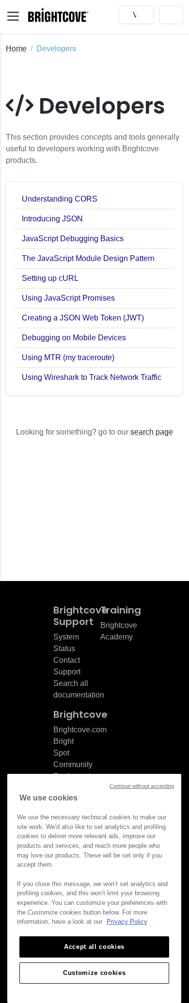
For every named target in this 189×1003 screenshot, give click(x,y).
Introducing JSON (52, 219)
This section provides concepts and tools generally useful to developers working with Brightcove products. (92, 148)
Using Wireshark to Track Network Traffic (91, 377)
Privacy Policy (127, 921)
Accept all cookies (94, 946)
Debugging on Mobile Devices (74, 338)
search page (151, 432)
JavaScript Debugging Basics (73, 238)
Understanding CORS (59, 199)
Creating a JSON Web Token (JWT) (83, 318)
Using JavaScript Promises (68, 298)
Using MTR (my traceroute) (68, 357)
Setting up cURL (50, 278)
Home (16, 48)
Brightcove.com (80, 730)
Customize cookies (94, 972)
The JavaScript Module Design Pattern (88, 258)
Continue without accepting (142, 786)
